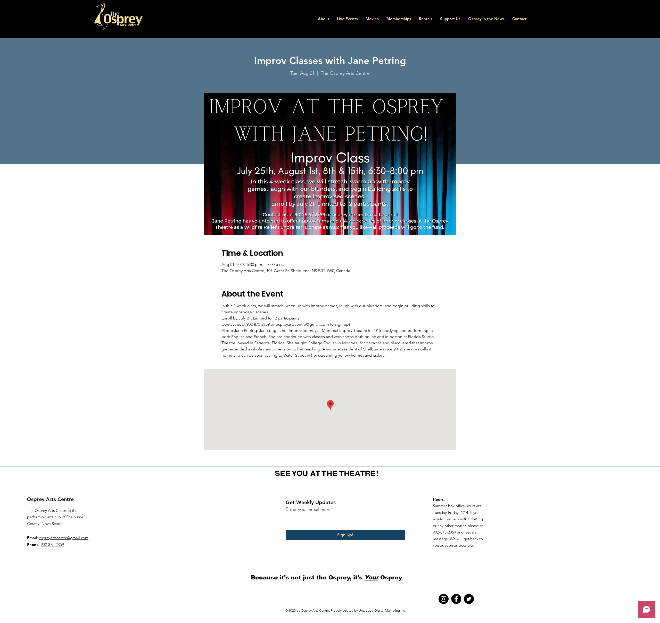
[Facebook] (456, 599)
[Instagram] (444, 599)
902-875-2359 (52, 544)
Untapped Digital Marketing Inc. (382, 610)
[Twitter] (469, 599)
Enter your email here (308, 509)
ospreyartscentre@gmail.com (63, 537)
